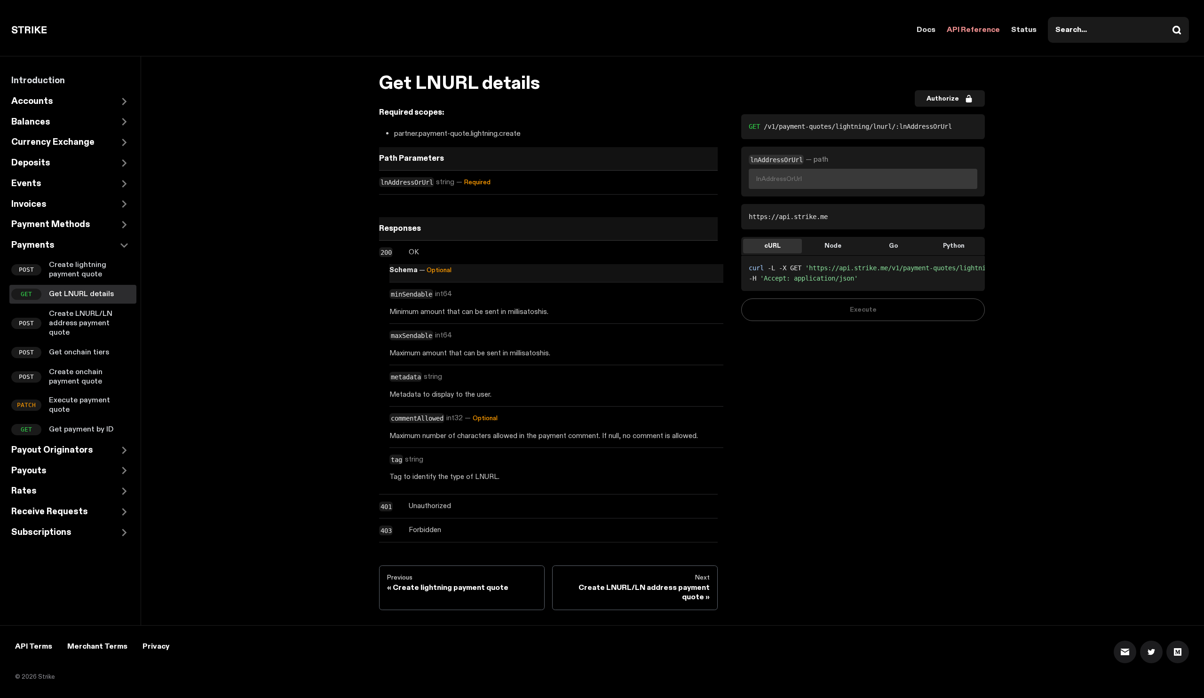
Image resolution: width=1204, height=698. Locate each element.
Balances (30, 122)
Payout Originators (52, 450)
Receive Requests (49, 512)
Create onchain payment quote (76, 376)
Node (832, 246)
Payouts (29, 471)
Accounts (32, 101)
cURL (772, 246)
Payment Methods (50, 224)
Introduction (38, 80)
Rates (24, 491)
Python (954, 246)
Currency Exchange (53, 142)
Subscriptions (41, 532)
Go (893, 246)
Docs (926, 30)
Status (1024, 30)
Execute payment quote (79, 405)
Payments (33, 245)
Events (26, 183)
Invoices (29, 204)
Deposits (30, 163)
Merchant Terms (97, 646)
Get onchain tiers (79, 352)
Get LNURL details (81, 294)
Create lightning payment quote (77, 269)
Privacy (156, 646)
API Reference (973, 30)
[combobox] (1118, 30)
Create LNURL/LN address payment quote (80, 323)
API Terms (33, 646)
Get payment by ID (81, 429)
